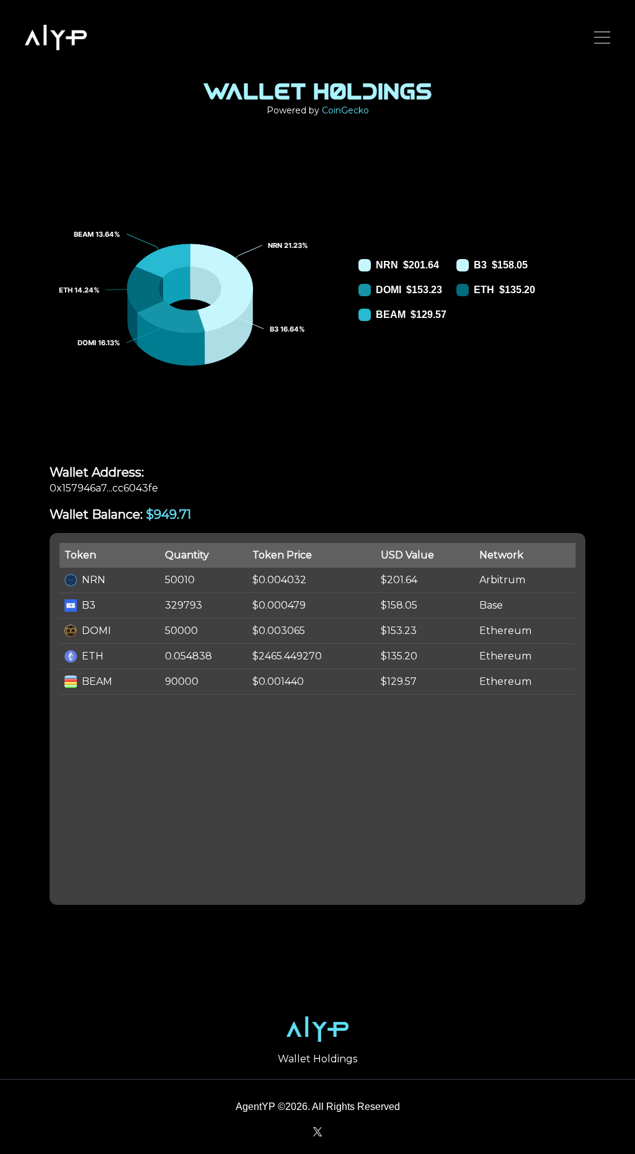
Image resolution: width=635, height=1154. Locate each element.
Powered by (318, 110)
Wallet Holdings (317, 1059)
